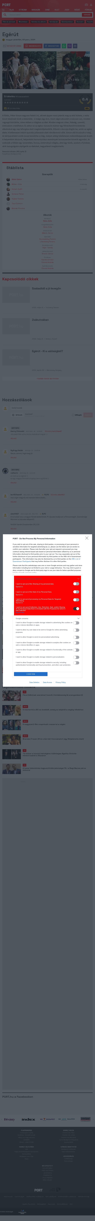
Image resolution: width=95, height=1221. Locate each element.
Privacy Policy (61, 682)
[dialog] (47, 610)
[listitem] (47, 578)
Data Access (47, 682)
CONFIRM (31, 674)
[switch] (76, 583)
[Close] (87, 539)
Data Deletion (34, 682)
